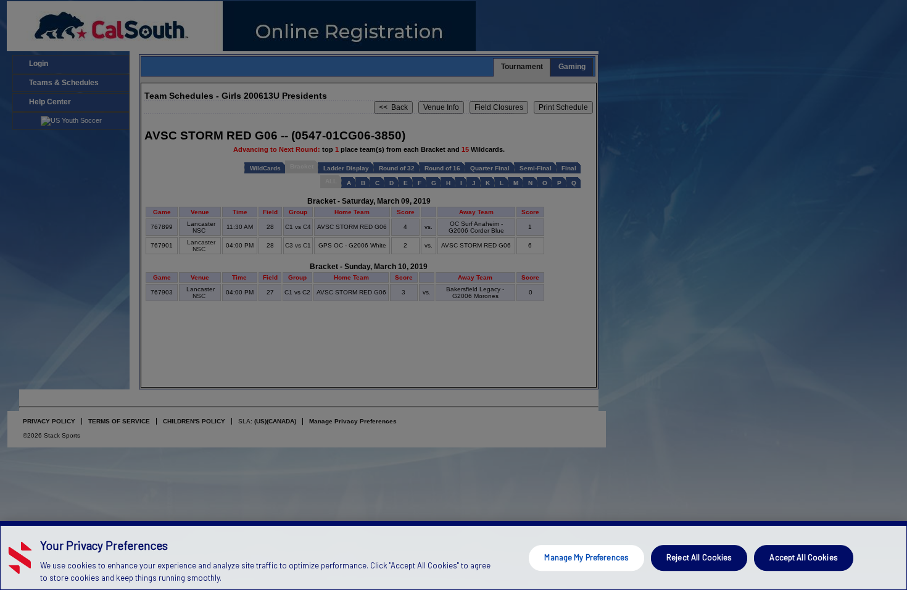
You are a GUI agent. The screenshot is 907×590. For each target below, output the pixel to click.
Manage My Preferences (586, 557)
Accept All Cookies (803, 557)
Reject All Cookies (699, 557)
